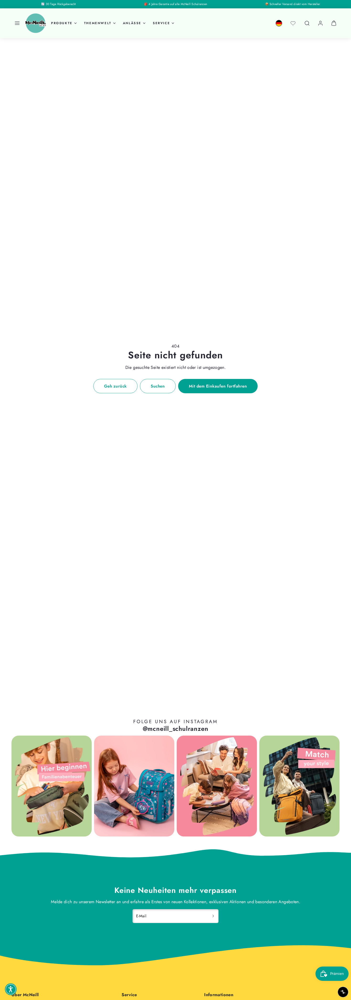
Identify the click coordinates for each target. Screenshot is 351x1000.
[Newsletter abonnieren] (213, 916)
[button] (17, 23)
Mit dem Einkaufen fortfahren (218, 386)
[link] (279, 23)
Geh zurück (115, 386)
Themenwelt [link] (98, 23)
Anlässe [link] (132, 23)
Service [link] (161, 23)
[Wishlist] (293, 23)
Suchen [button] (158, 386)
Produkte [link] (62, 23)
